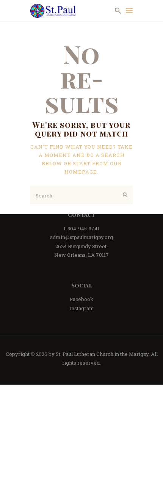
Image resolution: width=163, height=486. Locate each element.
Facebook (82, 299)
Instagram (81, 308)
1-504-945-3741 (81, 228)
